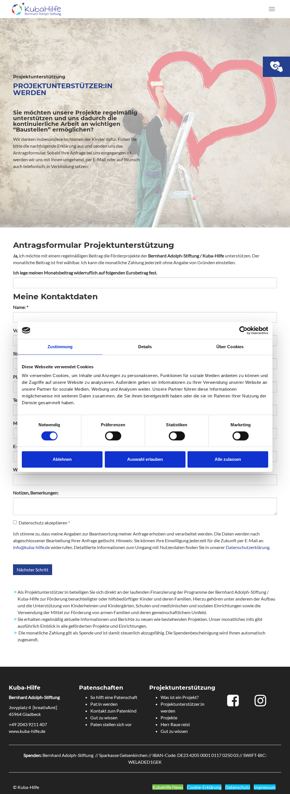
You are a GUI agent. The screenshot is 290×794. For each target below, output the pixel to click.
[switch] (113, 435)
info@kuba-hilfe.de (31, 547)
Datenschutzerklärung (247, 547)
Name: (20, 307)
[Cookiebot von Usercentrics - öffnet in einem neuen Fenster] (243, 330)
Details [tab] (145, 346)
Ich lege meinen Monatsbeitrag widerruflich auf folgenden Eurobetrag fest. (85, 272)
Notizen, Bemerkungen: (36, 492)
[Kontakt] (276, 67)
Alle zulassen (228, 459)
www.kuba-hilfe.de (27, 731)
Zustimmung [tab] (60, 346)
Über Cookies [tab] (230, 346)
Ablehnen (62, 459)
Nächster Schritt (32, 569)
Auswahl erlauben (145, 459)
